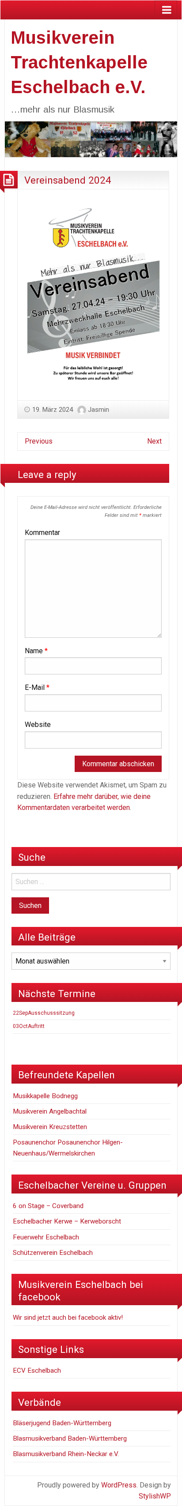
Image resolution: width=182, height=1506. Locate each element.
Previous (39, 441)
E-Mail (37, 687)
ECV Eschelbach (37, 1370)
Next (154, 441)
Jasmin (98, 410)
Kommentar (42, 532)
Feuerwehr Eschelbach (46, 1237)
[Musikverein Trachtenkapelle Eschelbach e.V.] (91, 139)
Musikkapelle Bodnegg (45, 1096)
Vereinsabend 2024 (67, 180)
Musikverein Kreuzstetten (50, 1127)
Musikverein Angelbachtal (50, 1111)
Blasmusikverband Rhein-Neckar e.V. (66, 1454)
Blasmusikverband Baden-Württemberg (70, 1438)
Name (36, 651)
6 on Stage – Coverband (48, 1206)
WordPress (118, 1485)
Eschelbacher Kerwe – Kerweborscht (67, 1221)
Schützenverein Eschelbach (53, 1253)
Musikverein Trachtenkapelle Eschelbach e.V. (79, 62)
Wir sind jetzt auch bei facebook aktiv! (68, 1318)
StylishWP (155, 1496)
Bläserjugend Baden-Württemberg (62, 1423)
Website (38, 724)
